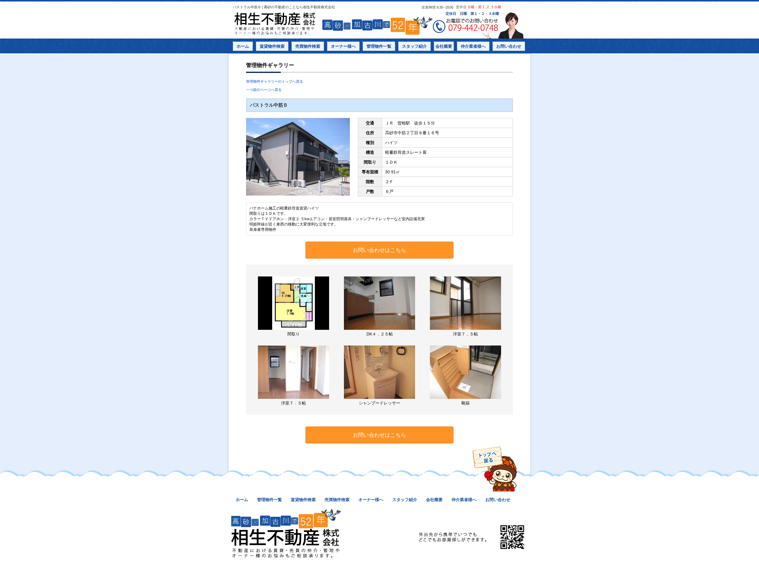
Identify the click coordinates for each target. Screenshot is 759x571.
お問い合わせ (508, 46)
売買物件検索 (307, 46)
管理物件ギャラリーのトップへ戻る (274, 81)
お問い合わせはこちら (379, 250)
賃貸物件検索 (272, 46)
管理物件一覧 (378, 46)
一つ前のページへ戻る (264, 90)
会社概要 (444, 46)
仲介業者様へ (473, 46)
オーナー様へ (343, 46)
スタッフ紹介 (414, 46)
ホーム (243, 46)
